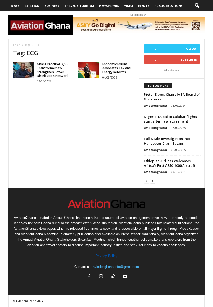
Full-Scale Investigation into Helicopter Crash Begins (167, 141)
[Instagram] (101, 277)
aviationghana (155, 105)
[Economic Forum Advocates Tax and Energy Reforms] (88, 70)
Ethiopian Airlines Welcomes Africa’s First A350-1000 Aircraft (169, 163)
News (15, 6)
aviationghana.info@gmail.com (116, 267)
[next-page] (152, 181)
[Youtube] (124, 277)
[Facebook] (89, 277)
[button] (197, 5)
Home (16, 45)
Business (52, 6)
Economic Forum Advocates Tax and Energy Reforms (116, 68)
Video (128, 6)
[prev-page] (146, 181)
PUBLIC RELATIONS (169, 6)
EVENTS (143, 6)
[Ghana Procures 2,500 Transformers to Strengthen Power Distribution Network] (23, 70)
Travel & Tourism (79, 6)
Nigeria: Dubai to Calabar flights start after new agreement (170, 119)
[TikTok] (113, 277)
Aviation (32, 6)
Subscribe (189, 59)
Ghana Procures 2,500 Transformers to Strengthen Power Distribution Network (53, 70)
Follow (190, 48)
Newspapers (109, 6)
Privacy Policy (106, 256)
